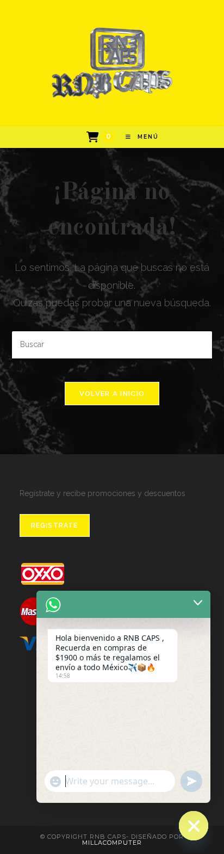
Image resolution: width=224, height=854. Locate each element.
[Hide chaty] (193, 825)
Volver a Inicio (112, 393)
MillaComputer (112, 842)
